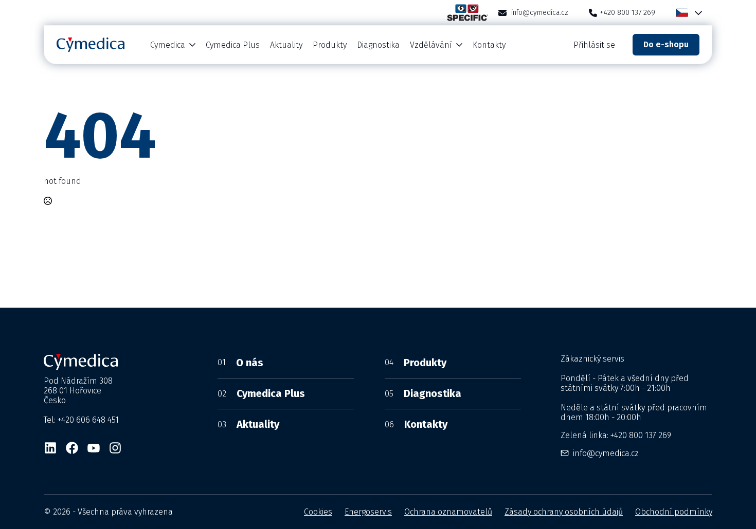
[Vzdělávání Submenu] (459, 45)
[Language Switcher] (696, 12)
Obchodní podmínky (673, 512)
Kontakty (489, 45)
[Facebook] (72, 448)
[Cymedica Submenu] (193, 45)
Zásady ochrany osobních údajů (564, 512)
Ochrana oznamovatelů (448, 512)
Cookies (318, 512)
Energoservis (368, 512)
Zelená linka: (616, 435)
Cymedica (167, 45)
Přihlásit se (594, 45)
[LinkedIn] (50, 448)
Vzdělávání (431, 45)
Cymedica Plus (233, 45)
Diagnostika (378, 45)
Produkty (330, 45)
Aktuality (286, 45)
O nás (240, 362)
